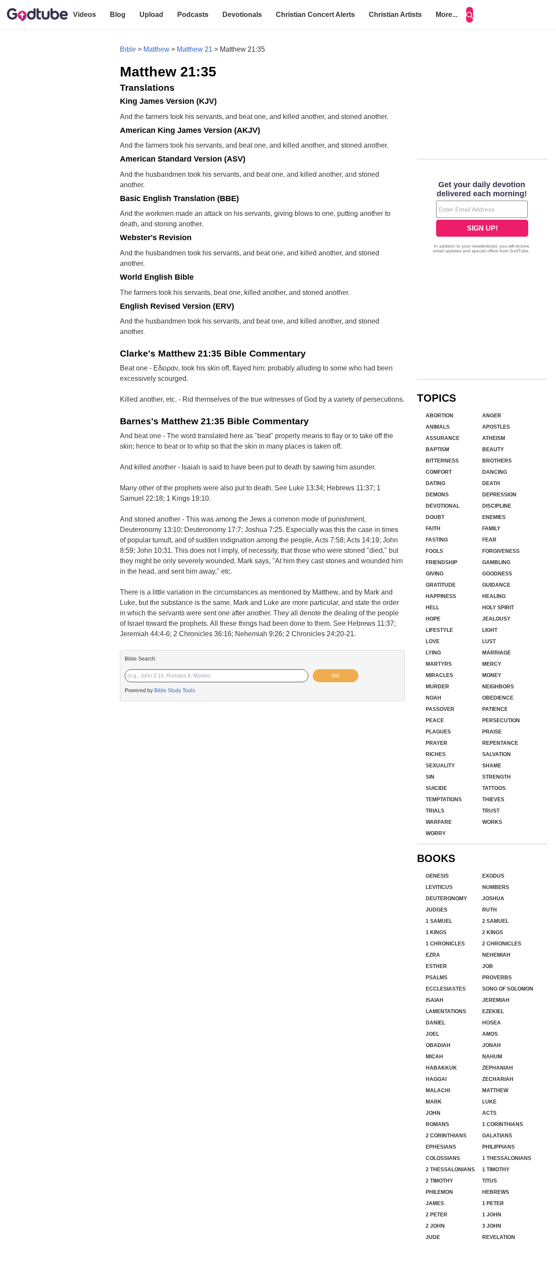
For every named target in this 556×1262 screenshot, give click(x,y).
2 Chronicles (501, 944)
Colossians (443, 1158)
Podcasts (192, 14)
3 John (491, 1226)
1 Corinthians (502, 1124)
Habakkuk (441, 1068)
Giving (434, 574)
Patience (495, 709)
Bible (128, 49)
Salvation (496, 754)
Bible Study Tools (174, 690)
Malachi (438, 1090)
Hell (432, 608)
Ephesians (441, 1147)
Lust (489, 641)
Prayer (436, 743)
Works (492, 822)
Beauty (493, 449)
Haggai (436, 1079)
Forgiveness (501, 551)
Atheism (493, 438)
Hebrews (495, 1192)
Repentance (500, 743)
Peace (435, 720)
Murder (437, 687)
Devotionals (242, 14)
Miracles (439, 675)
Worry (436, 833)
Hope (433, 619)
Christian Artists (395, 14)
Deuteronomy (446, 898)
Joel (432, 1034)
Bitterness (442, 461)
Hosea (491, 1023)
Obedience (497, 698)
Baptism (437, 449)
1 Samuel (439, 921)
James (435, 1203)
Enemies (494, 517)
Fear (489, 540)
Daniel (435, 1023)
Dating (435, 483)
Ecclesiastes (446, 989)
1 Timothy (496, 1169)
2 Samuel (495, 921)
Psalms (436, 978)
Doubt (435, 517)
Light (489, 630)
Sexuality (440, 766)
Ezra (433, 955)
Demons (437, 495)
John (433, 1113)
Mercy (491, 664)
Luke (489, 1102)
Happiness (441, 596)
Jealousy (496, 619)
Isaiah (434, 1000)
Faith (433, 528)
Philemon (439, 1192)
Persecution (501, 720)
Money (491, 675)
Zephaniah (497, 1068)
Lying (433, 653)
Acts (489, 1113)
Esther (436, 966)
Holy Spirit (498, 608)
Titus (489, 1181)
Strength (496, 777)
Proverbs (497, 978)
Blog (118, 14)
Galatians (497, 1136)
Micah (434, 1057)
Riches (436, 754)
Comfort (439, 472)
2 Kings (492, 932)
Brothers (497, 461)
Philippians (498, 1147)
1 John (491, 1215)
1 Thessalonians (506, 1158)
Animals (438, 427)
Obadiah (438, 1045)
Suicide (436, 788)
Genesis (437, 876)
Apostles (496, 427)
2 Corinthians (446, 1136)
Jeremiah (496, 1000)
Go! (335, 676)
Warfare (439, 822)
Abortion (439, 416)
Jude (433, 1237)
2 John (435, 1226)
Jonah (491, 1045)
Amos (490, 1034)
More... (446, 14)
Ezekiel (493, 1011)
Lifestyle (439, 630)
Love (433, 641)
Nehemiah (496, 955)
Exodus (493, 876)
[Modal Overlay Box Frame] (482, 218)
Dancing (494, 472)
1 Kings (436, 932)
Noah (433, 698)
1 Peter (493, 1203)
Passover (440, 709)
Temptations (444, 799)
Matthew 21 (194, 49)
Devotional (443, 506)
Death (491, 483)
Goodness (497, 574)
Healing (494, 596)
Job (487, 966)
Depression (499, 495)
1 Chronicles (445, 944)
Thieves (493, 799)
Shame (491, 766)
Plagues (438, 732)
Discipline (496, 506)
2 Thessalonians (450, 1169)
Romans (437, 1124)
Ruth (489, 910)
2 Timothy (439, 1181)
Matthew (156, 49)
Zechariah (497, 1079)
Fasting (437, 540)
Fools (434, 551)
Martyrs (439, 664)
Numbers (495, 887)
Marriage (496, 653)
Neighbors (498, 687)
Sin (430, 777)
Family (491, 528)
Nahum (492, 1057)
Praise (492, 732)
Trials (435, 811)
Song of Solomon (507, 989)
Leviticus (439, 887)
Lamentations (446, 1011)
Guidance (496, 585)
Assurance (443, 438)
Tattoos (494, 788)
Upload (151, 14)
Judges (436, 910)
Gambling (496, 562)
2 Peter (436, 1215)
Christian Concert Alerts (315, 14)
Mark (434, 1102)
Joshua (493, 898)
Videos (84, 14)
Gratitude (441, 585)
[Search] (469, 15)
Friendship (441, 562)
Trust (491, 811)
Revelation (498, 1237)
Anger (491, 416)
